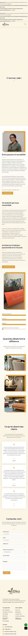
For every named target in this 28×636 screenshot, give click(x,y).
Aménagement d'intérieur (8, 612)
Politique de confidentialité (18, 618)
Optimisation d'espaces (5, 618)
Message (5, 561)
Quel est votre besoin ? (8, 549)
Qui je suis (17, 610)
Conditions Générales (20, 616)
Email (4, 537)
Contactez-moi (18, 614)
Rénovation (5, 616)
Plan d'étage (5, 614)
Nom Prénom (6, 531)
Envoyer (6, 572)
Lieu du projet (6, 555)
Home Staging (6, 621)
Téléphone (5, 543)
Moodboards (18, 612)
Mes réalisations (6, 610)
